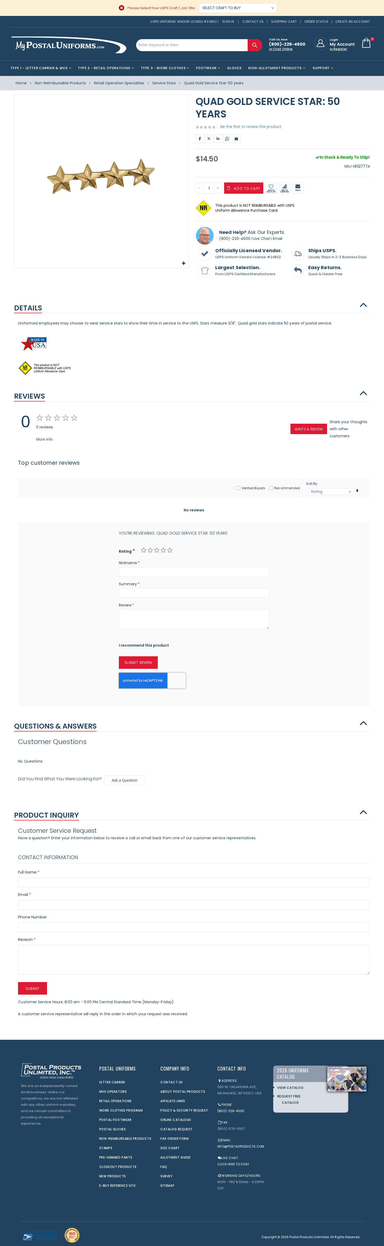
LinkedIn (218, 138)
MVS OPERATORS (113, 1091)
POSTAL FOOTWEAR (115, 1120)
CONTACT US (171, 1082)
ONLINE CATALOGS (175, 1120)
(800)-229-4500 (235, 238)
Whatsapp (227, 138)
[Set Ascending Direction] (357, 490)
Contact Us (253, 21)
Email (236, 138)
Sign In (228, 21)
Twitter (209, 138)
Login (334, 40)
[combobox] (199, 45)
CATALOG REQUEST (176, 1129)
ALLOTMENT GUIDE (175, 1157)
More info (44, 439)
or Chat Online (281, 49)
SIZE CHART (170, 1148)
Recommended (287, 488)
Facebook (200, 138)
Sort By (311, 483)
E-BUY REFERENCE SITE (117, 1185)
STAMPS (106, 1148)
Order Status (316, 21)
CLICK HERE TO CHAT (233, 1164)
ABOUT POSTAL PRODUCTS (182, 1091)
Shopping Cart (284, 21)
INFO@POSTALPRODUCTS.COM (240, 1146)
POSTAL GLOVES (112, 1129)
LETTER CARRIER (112, 1082)
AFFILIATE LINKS (172, 1101)
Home (21, 83)
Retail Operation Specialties (119, 83)
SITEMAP (167, 1185)
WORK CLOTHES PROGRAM (121, 1110)
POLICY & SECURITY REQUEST (184, 1110)
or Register (338, 49)
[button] (183, 263)
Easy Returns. (325, 267)
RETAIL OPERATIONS (115, 1101)
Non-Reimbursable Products (60, 83)
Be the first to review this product (250, 126)
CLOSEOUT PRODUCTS (118, 1167)
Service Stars (164, 83)
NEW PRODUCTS (112, 1176)
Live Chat (261, 238)
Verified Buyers (253, 488)
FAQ (163, 1167)
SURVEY (166, 1176)
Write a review (309, 429)
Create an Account (352, 21)
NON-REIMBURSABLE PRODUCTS (125, 1138)
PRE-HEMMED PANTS (115, 1157)
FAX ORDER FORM (174, 1138)
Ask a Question (124, 780)
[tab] (192, 305)
